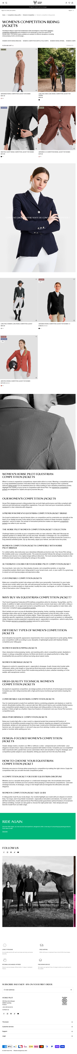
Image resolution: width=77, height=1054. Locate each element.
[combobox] (25, 540)
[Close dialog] (57, 491)
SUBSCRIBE (37, 559)
